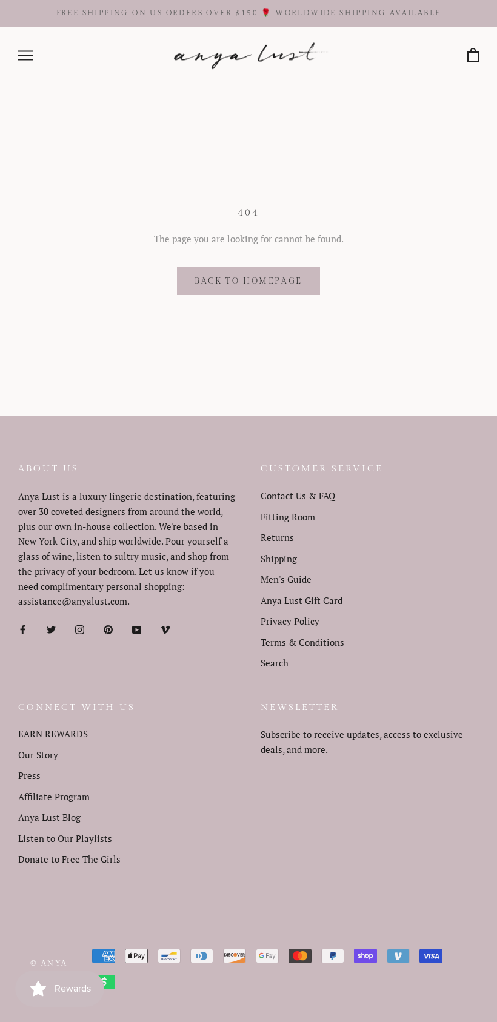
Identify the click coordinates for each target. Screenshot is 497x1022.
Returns (277, 537)
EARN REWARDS (53, 734)
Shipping (279, 558)
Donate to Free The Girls (69, 859)
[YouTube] (136, 628)
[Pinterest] (108, 628)
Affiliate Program (54, 797)
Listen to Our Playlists (65, 838)
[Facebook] (22, 628)
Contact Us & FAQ (298, 495)
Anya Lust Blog (49, 817)
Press (29, 775)
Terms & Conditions (302, 642)
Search (275, 663)
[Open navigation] (25, 55)
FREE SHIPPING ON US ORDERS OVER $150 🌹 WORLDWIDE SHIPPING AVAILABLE (248, 12)
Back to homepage (248, 281)
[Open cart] (473, 55)
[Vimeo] (165, 628)
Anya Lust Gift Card (301, 600)
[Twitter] (51, 628)
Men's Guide (286, 579)
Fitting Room (288, 517)
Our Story (38, 755)
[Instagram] (79, 628)
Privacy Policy (290, 621)
